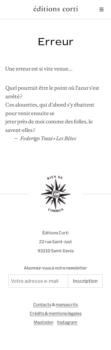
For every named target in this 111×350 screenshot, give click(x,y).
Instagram (67, 322)
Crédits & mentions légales (55, 313)
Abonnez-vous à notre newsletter (55, 268)
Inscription (85, 281)
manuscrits (67, 304)
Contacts (42, 304)
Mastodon (43, 322)
